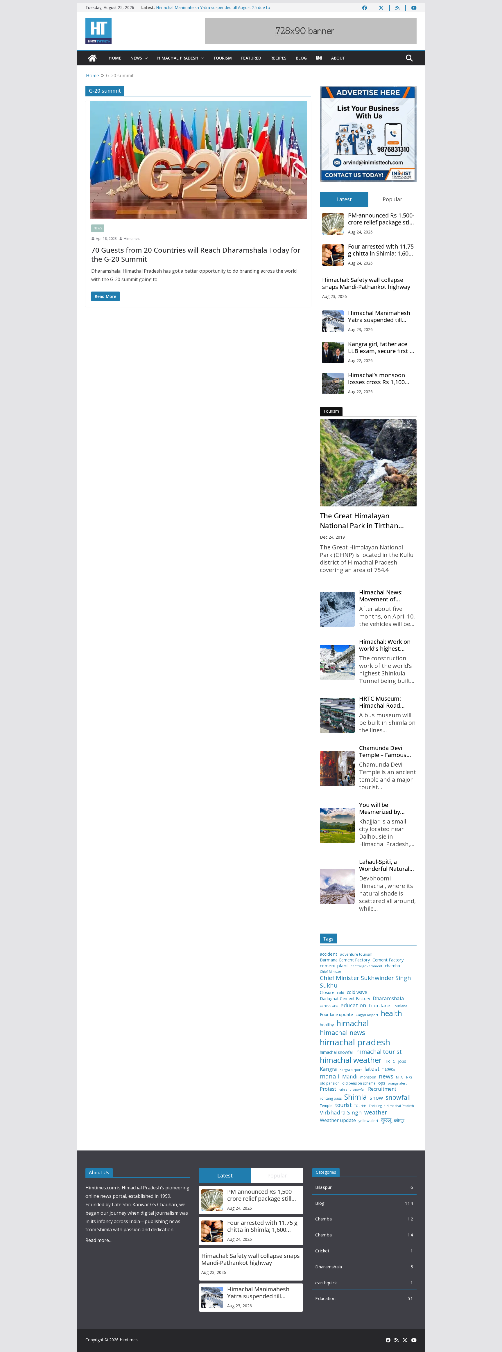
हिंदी (319, 58)
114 (409, 1203)
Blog (301, 58)
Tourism (223, 58)
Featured (251, 58)
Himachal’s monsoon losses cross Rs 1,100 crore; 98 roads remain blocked (378, 379)
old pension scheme (359, 1083)
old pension (330, 1083)
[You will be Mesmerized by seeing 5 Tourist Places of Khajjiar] (337, 825)
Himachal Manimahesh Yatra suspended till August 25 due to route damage (379, 316)
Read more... (98, 1240)
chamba (392, 965)
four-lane (379, 1005)
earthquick (326, 1283)
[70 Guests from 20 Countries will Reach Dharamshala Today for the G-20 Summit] (198, 160)
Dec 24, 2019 (332, 537)
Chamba (323, 1219)
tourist (343, 1105)
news (386, 1076)
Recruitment (382, 1089)
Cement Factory (388, 960)
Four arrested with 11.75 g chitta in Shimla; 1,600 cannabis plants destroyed (381, 250)
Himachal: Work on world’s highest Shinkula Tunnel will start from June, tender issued (385, 645)
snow (376, 1097)
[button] (145, 58)
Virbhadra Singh (341, 1112)
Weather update (338, 1120)
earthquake (329, 1006)
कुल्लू (386, 1120)
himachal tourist (379, 1051)
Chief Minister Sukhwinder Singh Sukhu (365, 981)
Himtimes (131, 238)
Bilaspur (323, 1187)
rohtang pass (331, 1098)
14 (410, 1235)
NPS (409, 1077)
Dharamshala (388, 998)
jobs (402, 1061)
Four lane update (336, 1014)
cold (340, 992)
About (338, 58)
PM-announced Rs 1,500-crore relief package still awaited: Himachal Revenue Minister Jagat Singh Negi (381, 219)
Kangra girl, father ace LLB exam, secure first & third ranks (381, 348)
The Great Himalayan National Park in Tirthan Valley (359, 521)
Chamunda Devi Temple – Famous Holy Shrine (382, 751)
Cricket (322, 1251)
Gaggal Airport (367, 1015)
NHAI (400, 1077)
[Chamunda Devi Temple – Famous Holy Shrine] (337, 768)
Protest (328, 1089)
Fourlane (400, 1006)
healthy (327, 1024)
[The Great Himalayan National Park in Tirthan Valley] (368, 462)
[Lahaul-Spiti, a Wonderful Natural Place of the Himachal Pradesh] (337, 886)
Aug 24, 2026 (360, 232)
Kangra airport (351, 1070)
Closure (327, 992)
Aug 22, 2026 (360, 360)
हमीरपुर (399, 1120)
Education (325, 1298)
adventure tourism (356, 954)
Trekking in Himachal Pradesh (391, 1106)
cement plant (334, 965)
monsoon (368, 1077)
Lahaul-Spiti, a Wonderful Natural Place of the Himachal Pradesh (384, 865)
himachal (352, 1023)
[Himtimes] (92, 58)
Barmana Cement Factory (345, 960)
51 (410, 1298)
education (353, 1005)
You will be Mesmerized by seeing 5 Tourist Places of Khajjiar (382, 808)
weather (375, 1112)
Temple (326, 1105)
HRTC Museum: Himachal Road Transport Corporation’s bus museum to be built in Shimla (385, 702)
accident (328, 954)
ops (381, 1083)
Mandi (350, 1076)
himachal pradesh (355, 1042)
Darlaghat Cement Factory (345, 998)
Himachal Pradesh (177, 58)
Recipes (278, 58)
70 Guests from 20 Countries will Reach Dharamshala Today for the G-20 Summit (195, 254)
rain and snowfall (352, 1089)
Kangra (328, 1069)
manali (330, 1076)
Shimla (355, 1097)
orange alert (397, 1083)
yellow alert (368, 1121)
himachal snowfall (337, 1052)
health (391, 1013)
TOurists (360, 1106)
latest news (379, 1068)
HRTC (389, 1061)
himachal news (342, 1032)
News (136, 58)
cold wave (357, 992)
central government (366, 966)
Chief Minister (330, 972)
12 (410, 1219)
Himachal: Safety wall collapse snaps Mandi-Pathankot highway (366, 283)
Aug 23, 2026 (334, 296)
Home (115, 58)
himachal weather (351, 1060)
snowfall (398, 1097)
